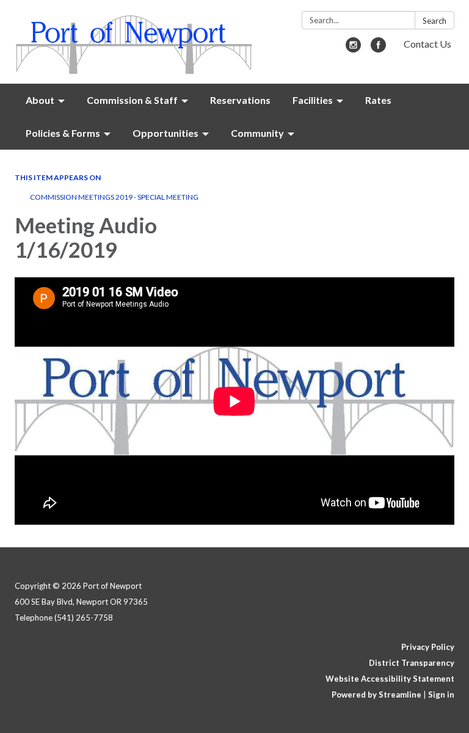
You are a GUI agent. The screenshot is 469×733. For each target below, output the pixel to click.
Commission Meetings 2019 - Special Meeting (114, 197)
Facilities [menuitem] (313, 100)
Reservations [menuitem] (240, 100)
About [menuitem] (40, 100)
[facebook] (378, 48)
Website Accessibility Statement (389, 679)
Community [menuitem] (257, 133)
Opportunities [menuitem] (165, 133)
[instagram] (353, 48)
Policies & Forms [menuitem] (63, 133)
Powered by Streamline (376, 694)
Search (434, 21)
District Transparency (411, 663)
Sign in (441, 694)
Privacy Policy (427, 647)
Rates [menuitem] (378, 100)
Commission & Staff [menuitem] (132, 100)
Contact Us (427, 43)
